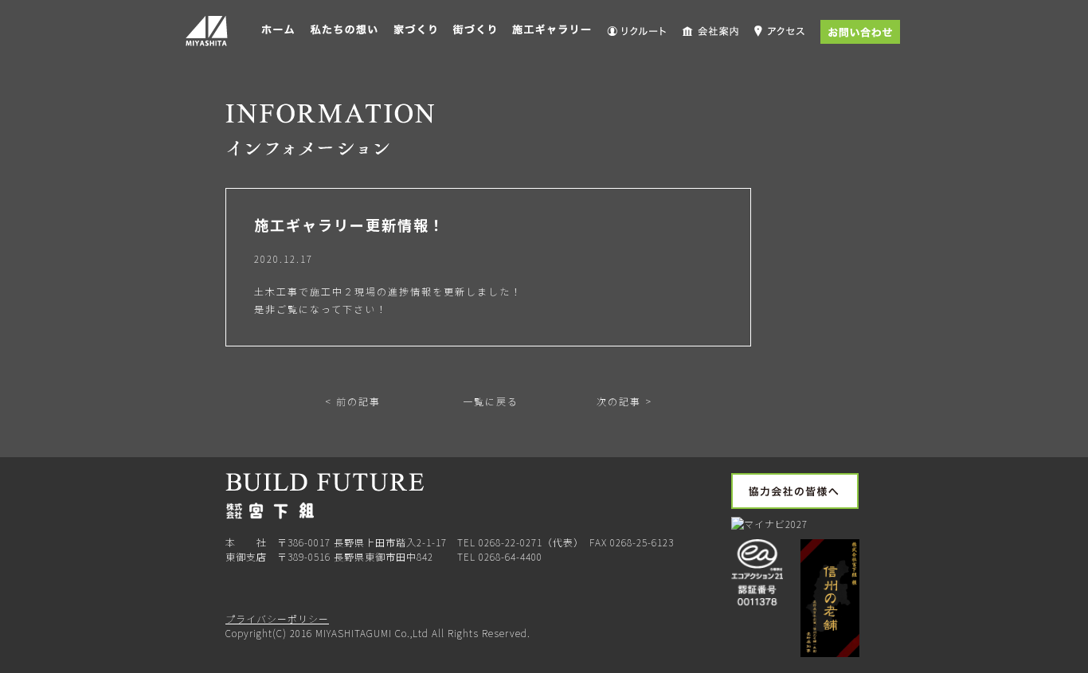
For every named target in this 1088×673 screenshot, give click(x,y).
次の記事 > (624, 401)
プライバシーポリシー (277, 618)
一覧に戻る (489, 401)
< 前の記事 (353, 401)
